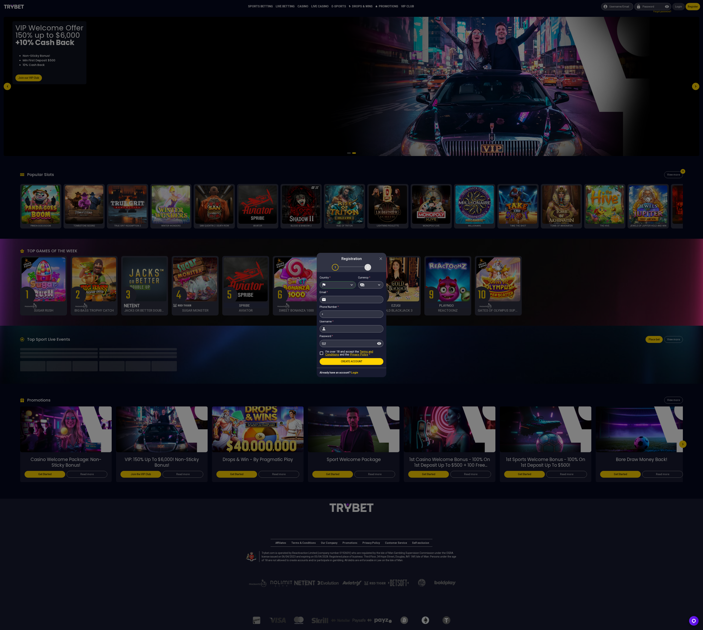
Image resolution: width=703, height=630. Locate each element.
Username (327, 321)
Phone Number (329, 306)
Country (325, 277)
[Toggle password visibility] (379, 343)
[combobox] (337, 285)
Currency (364, 277)
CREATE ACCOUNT (351, 361)
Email (324, 292)
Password (326, 336)
